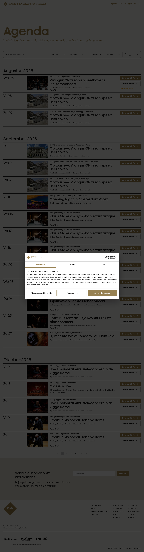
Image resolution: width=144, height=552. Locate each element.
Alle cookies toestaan (102, 293)
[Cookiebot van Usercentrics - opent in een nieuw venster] (108, 257)
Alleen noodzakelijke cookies (41, 293)
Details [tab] (72, 264)
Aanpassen (71, 293)
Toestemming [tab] (40, 264)
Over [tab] (103, 264)
